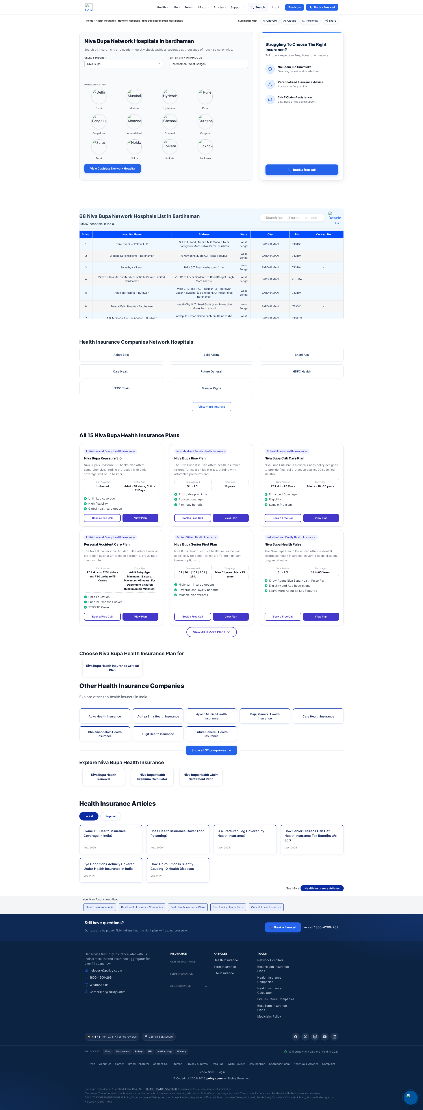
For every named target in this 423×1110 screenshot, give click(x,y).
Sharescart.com (279, 1064)
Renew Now (206, 1072)
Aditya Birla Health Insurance (158, 716)
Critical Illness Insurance (266, 907)
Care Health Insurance (318, 716)
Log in (276, 7)
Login (221, 1072)
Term (189, 7)
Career (119, 1064)
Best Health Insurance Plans (188, 907)
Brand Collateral (138, 1064)
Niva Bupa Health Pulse (283, 544)
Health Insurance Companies (269, 980)
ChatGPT (272, 20)
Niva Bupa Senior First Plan (195, 544)
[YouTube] (325, 1037)
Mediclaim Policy (269, 1016)
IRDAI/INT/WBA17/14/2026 (161, 1089)
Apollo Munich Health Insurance (211, 716)
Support (237, 7)
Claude (291, 20)
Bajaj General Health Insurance (265, 716)
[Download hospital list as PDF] (335, 217)
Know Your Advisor (306, 1064)
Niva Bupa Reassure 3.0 (103, 458)
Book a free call (324, 7)
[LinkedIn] (334, 1037)
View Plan (140, 518)
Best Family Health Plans (228, 907)
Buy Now (294, 7)
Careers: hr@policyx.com (107, 992)
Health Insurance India (99, 907)
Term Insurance (225, 966)
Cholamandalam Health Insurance (105, 734)
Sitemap (177, 1064)
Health (162, 7)
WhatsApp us (99, 984)
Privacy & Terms (197, 1064)
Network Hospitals (270, 960)
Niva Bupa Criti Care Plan (284, 458)
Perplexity (312, 20)
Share (332, 20)
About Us (105, 1064)
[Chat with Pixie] (411, 1098)
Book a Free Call (102, 518)
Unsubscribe (257, 1064)
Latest (89, 816)
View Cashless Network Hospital (112, 168)
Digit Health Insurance (158, 734)
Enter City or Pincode (186, 57)
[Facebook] (296, 1037)
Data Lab (218, 1064)
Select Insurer (95, 57)
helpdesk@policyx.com (106, 970)
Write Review (236, 1064)
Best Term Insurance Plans (272, 1008)
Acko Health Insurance (105, 716)
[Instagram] (315, 1037)
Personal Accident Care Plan (107, 544)
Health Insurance (226, 960)
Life (176, 7)
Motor (203, 7)
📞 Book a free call (283, 927)
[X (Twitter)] (305, 1037)
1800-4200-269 (100, 977)
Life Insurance (224, 973)
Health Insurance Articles (322, 888)
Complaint (328, 1064)
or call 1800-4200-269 (321, 927)
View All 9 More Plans (209, 632)
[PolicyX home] (89, 7)
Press (91, 1064)
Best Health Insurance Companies (142, 907)
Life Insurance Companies (275, 999)
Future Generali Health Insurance (211, 734)
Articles (219, 7)
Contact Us (160, 1064)
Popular (111, 816)
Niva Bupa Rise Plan (190, 458)
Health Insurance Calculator (269, 990)
